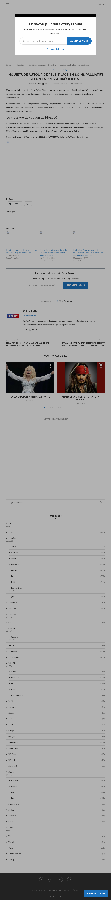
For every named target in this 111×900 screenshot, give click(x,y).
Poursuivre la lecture (55, 49)
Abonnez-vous (79, 41)
